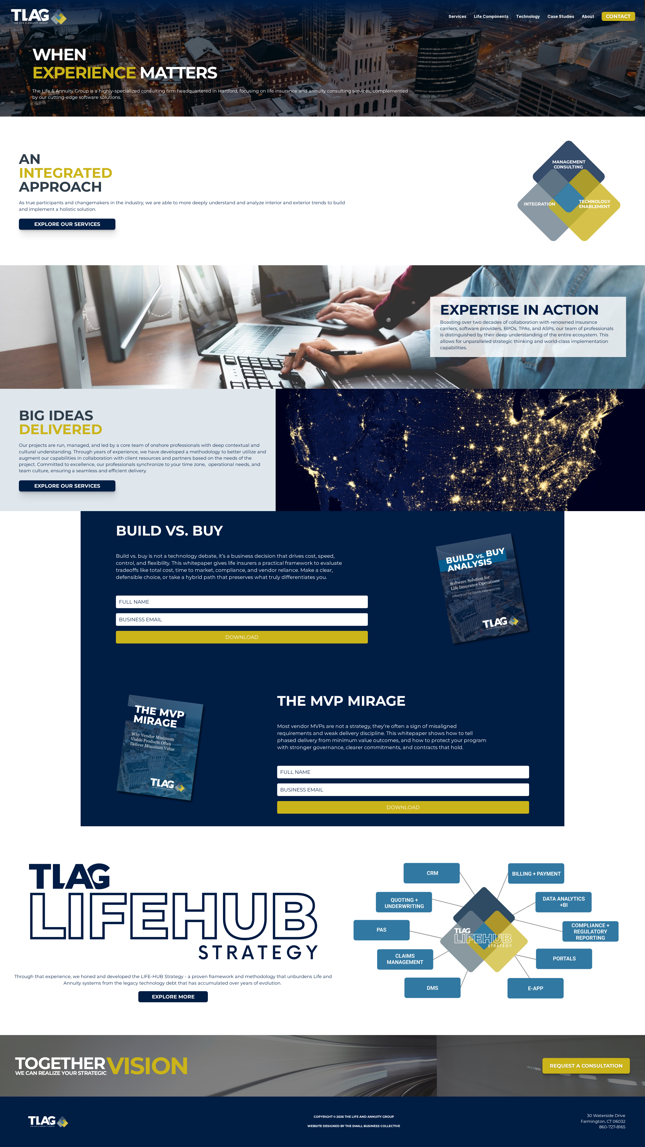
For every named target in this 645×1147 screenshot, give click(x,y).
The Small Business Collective (372, 1126)
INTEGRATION (539, 204)
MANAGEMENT (569, 161)
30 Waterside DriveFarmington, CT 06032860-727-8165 (603, 1121)
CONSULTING (569, 166)
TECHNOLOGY (594, 201)
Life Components (491, 16)
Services (457, 16)
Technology (528, 16)
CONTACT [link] (618, 16)
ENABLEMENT (594, 206)
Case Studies (560, 16)
